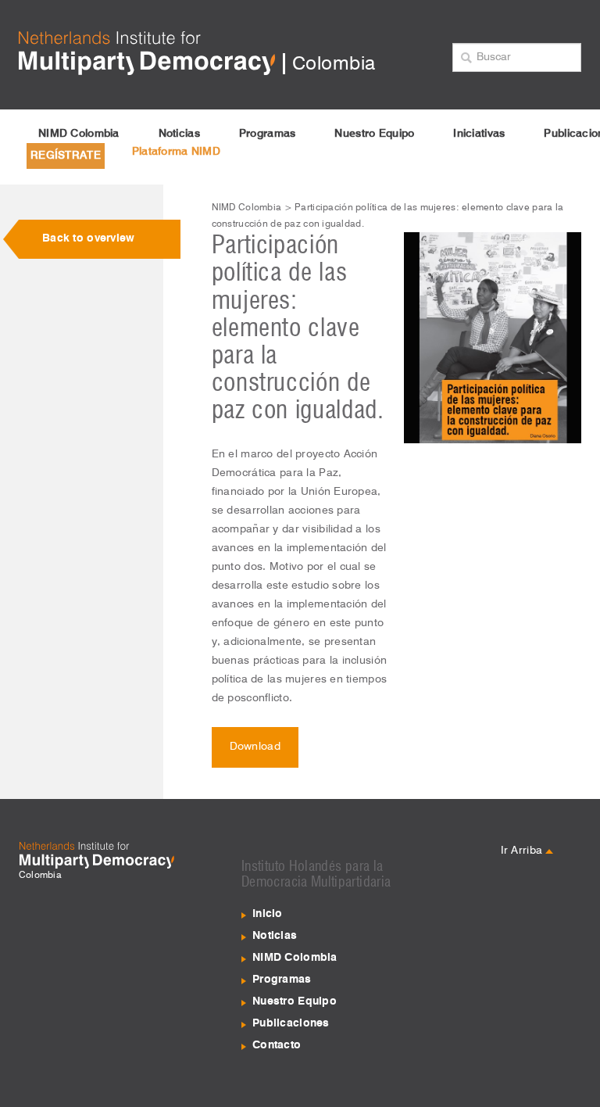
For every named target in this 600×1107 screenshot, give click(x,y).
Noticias (179, 133)
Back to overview (88, 238)
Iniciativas (479, 133)
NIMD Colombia (79, 133)
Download (255, 746)
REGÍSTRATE (65, 155)
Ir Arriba (523, 850)
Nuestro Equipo (374, 133)
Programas (267, 133)
